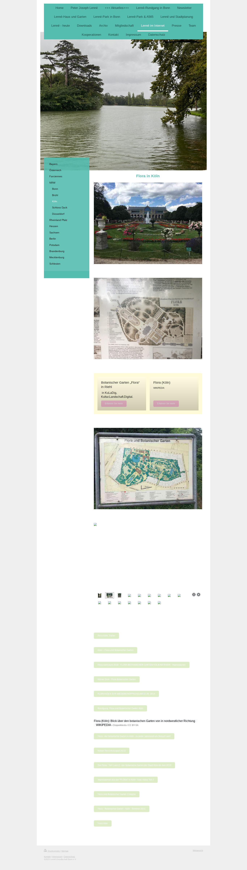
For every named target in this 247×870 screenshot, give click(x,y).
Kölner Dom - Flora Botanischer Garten (117, 679)
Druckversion (53, 851)
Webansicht (198, 850)
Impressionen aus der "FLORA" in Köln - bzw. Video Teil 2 (126, 779)
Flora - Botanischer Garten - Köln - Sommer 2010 (122, 808)
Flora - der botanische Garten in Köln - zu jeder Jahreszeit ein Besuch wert (134, 736)
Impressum (57, 857)
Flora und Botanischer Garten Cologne (117, 794)
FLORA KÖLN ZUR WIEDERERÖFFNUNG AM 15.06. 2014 (126, 694)
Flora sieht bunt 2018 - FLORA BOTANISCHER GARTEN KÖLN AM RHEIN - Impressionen (142, 665)
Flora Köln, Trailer (106, 635)
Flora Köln (103, 823)
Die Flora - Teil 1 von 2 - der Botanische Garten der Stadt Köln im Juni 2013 (134, 765)
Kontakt (47, 857)
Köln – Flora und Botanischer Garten (115, 650)
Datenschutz (69, 857)
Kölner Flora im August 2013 (111, 750)
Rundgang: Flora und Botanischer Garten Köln (120, 708)
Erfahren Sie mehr (114, 403)
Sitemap (64, 851)
